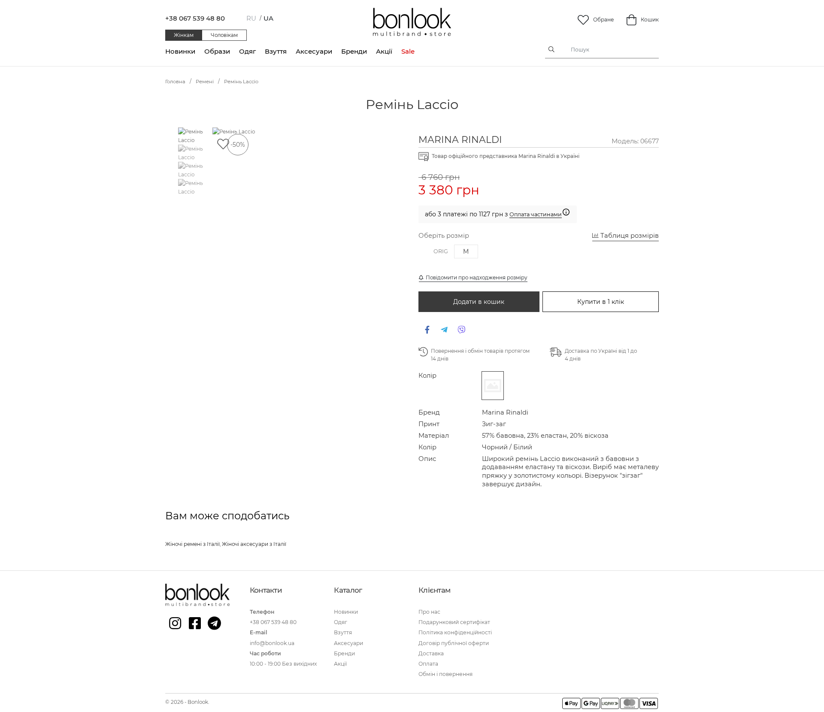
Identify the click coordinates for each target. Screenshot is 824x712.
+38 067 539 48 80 (195, 18)
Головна (175, 82)
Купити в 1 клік (600, 302)
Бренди (354, 51)
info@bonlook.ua (272, 643)
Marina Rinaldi (460, 139)
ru (251, 18)
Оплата (428, 663)
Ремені (205, 82)
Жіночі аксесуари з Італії (254, 544)
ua (268, 18)
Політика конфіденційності (455, 632)
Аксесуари (314, 51)
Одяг (247, 51)
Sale (408, 51)
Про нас (429, 612)
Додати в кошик (478, 302)
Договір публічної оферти (453, 643)
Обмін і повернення (445, 674)
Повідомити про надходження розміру (475, 278)
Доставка (431, 653)
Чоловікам (224, 35)
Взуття (276, 51)
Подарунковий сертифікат (454, 622)
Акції (384, 51)
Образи (217, 51)
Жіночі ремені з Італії (192, 544)
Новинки (180, 51)
